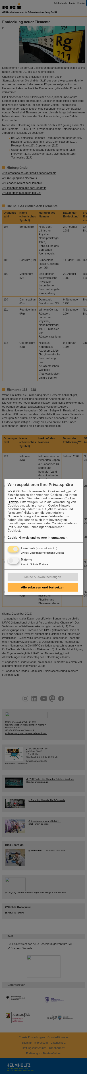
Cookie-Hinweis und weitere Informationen (37, 537)
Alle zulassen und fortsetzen (42, 587)
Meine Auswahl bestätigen (42, 577)
